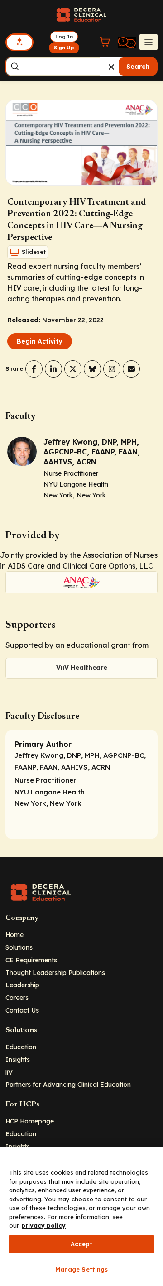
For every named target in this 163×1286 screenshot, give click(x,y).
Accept (82, 1244)
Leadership (22, 985)
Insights (17, 1059)
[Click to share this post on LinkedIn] (53, 369)
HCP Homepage (29, 1121)
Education (20, 1047)
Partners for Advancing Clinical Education (68, 1084)
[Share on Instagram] (111, 369)
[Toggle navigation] (148, 42)
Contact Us (22, 1010)
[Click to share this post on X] (73, 369)
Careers (17, 997)
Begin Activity (39, 341)
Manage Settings (81, 1269)
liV (9, 1072)
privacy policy (43, 1225)
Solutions (19, 947)
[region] (81, 1216)
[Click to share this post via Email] (131, 369)
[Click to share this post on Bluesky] (92, 369)
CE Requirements (31, 960)
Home (14, 934)
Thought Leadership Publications (55, 972)
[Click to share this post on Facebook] (34, 369)
